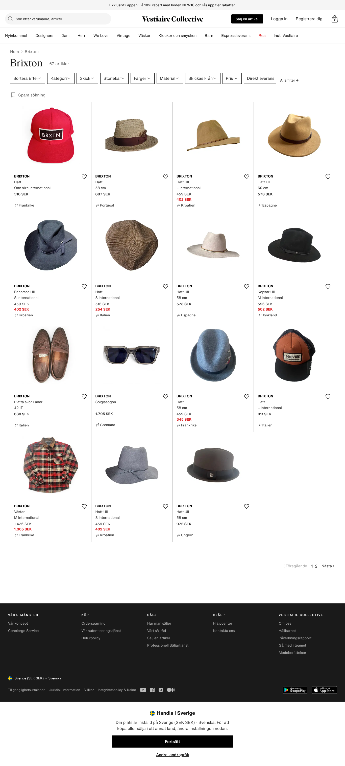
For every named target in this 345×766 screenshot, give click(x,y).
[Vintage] (134, 36)
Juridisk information (65, 689)
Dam (65, 35)
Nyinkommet (16, 35)
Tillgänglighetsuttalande (26, 689)
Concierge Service (23, 630)
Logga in (279, 18)
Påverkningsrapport (295, 638)
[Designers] (57, 36)
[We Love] (113, 36)
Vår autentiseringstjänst (101, 630)
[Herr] (89, 36)
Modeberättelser (292, 652)
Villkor (89, 689)
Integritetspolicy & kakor (117, 689)
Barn (209, 35)
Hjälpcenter (222, 623)
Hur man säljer (159, 623)
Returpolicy (90, 638)
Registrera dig (309, 18)
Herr (81, 35)
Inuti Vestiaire (286, 35)
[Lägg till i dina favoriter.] (84, 177)
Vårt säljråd (156, 630)
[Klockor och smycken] (201, 36)
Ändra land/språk (172, 755)
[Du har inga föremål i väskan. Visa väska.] (334, 18)
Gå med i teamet (292, 645)
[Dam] (73, 36)
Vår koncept (18, 623)
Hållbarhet (287, 630)
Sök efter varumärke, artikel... (40, 18)
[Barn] (217, 36)
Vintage (123, 35)
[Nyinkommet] (31, 36)
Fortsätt (172, 741)
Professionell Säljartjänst (168, 645)
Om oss (285, 623)
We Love (101, 35)
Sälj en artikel (247, 18)
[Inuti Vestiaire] (302, 36)
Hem (14, 51)
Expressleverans (235, 35)
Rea (262, 35)
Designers (44, 35)
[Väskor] (155, 36)
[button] (334, 18)
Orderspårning (93, 623)
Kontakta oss (224, 630)
